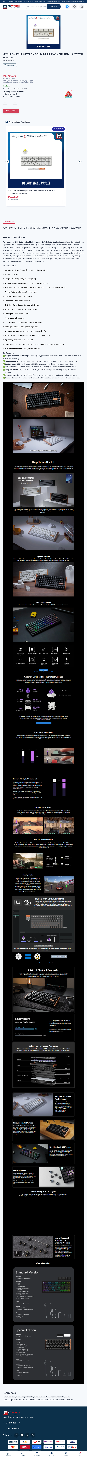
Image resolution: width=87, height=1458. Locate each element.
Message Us (11, 65)
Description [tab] (9, 221)
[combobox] (44, 6)
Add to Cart (11, 111)
